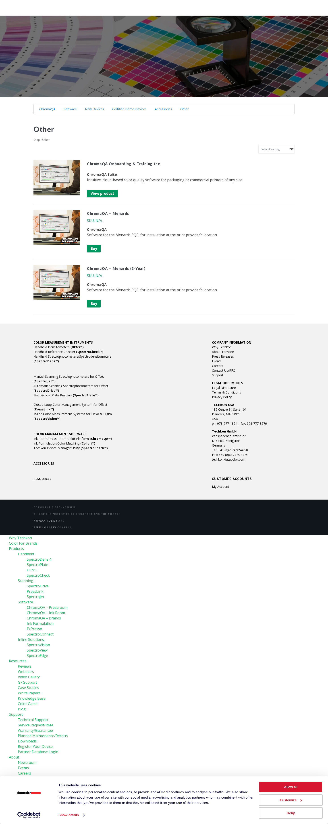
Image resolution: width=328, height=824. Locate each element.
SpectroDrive (38, 586)
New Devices (94, 109)
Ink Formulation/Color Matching (64, 443)
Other (184, 109)
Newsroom (27, 762)
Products (131, 6)
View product (102, 193)
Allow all (290, 787)
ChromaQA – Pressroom (47, 607)
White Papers (29, 693)
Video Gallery (29, 676)
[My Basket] (304, 5)
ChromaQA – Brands (44, 618)
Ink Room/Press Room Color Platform (72, 439)
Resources (161, 6)
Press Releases (223, 356)
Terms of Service (47, 527)
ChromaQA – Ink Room (46, 612)
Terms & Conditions (226, 392)
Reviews (24, 666)
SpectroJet (35, 596)
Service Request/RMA (35, 725)
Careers (217, 366)
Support (189, 6)
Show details (68, 815)
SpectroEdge (37, 655)
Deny (291, 813)
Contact (256, 6)
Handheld (26, 553)
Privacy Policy (222, 397)
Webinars (26, 671)
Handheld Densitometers (58, 347)
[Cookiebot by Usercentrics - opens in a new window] (28, 815)
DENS (31, 570)
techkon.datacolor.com (228, 459)
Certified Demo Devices (129, 109)
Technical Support (33, 719)
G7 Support (27, 682)
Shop (233, 6)
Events (217, 361)
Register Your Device (35, 746)
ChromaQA (47, 109)
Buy (94, 248)
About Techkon (223, 352)
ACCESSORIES (43, 463)
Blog (22, 709)
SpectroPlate (37, 564)
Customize (288, 800)
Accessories (163, 109)
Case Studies (28, 687)
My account (220, 486)
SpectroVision (38, 644)
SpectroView (37, 650)
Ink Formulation (40, 623)
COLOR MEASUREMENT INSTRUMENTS (63, 342)
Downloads (27, 741)
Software (70, 109)
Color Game (27, 703)
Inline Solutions (31, 639)
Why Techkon (53, 6)
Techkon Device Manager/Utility (70, 448)
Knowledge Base (32, 698)
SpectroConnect (40, 634)
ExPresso (34, 628)
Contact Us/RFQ (223, 370)
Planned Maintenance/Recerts (43, 735)
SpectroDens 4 (39, 559)
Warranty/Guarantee (35, 730)
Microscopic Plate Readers (66, 395)
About (213, 6)
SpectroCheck (38, 575)
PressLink (35, 591)
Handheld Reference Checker (68, 352)
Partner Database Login (38, 751)
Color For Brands (94, 6)
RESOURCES (42, 479)
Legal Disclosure (224, 387)
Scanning (25, 580)
